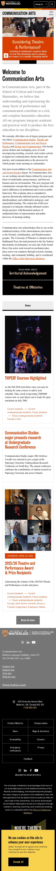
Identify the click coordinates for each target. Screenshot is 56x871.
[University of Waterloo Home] (10, 4)
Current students (15, 409)
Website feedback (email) (14, 684)
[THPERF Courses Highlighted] (28, 344)
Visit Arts (6, 673)
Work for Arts (8, 676)
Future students (39, 412)
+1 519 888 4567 (30, 707)
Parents (32, 603)
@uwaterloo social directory (28, 775)
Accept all (18, 861)
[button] (41, 4)
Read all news (28, 620)
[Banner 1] (10, 62)
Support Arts (8, 669)
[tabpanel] (28, 467)
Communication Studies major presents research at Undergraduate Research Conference (23, 440)
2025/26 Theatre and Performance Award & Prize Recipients (20, 568)
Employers (33, 607)
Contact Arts (8, 666)
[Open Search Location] (52, 4)
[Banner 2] (28, 62)
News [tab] (28, 305)
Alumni (24, 603)
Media (42, 607)
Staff (17, 603)
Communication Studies (24, 139)
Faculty (10, 603)
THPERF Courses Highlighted (25, 378)
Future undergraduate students (27, 416)
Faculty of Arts (14, 419)
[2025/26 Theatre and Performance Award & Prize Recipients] (28, 520)
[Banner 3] (45, 62)
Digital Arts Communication (27, 146)
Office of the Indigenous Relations (28, 258)
